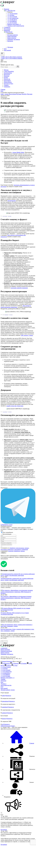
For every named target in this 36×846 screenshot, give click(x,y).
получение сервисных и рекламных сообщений (14, 549)
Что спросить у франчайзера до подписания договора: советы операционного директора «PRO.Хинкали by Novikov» (16, 598)
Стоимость (7, 27)
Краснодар (7, 79)
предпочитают (12, 200)
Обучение (10, 47)
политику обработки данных (16, 551)
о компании (4, 648)
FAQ (2, 686)
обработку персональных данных (19, 548)
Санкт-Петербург (9, 71)
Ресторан (18, 94)
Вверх (5, 643)
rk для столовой (12, 16)
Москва (6, 70)
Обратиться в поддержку (8, 726)
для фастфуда (5, 673)
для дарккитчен (6, 671)
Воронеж (6, 76)
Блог (5, 48)
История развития (12, 35)
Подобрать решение (6, 544)
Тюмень (6, 85)
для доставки (5, 676)
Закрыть (3, 552)
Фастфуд (24, 94)
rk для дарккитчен (12, 18)
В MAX (8, 665)
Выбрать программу (14, 24)
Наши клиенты (11, 38)
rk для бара (10, 15)
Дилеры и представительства (15, 25)
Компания (7, 30)
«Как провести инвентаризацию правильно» (16, 306)
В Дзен (15, 665)
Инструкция (12, 94)
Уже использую (7, 534)
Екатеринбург (8, 73)
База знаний (7, 50)
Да (2, 60)
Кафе (2, 94)
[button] (19, 756)
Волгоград (7, 74)
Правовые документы (13, 39)
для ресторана (6, 667)
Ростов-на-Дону (8, 83)
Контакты (10, 41)
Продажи (29, 94)
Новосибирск (8, 82)
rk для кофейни (12, 21)
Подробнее (4, 829)
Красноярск (7, 80)
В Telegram (15, 663)
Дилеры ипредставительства (6, 684)
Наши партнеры (12, 36)
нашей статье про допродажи (15, 406)
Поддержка (7, 29)
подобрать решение (16, 57)
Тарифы (3, 679)
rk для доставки (12, 22)
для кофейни (5, 674)
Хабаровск (7, 86)
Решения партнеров (6, 651)
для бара (4, 668)
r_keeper (6, 94)
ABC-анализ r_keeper (27, 335)
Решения (6, 9)
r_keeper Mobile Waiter (18, 152)
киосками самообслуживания (19, 288)
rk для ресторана (12, 13)
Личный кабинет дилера (8, 690)
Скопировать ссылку (7, 524)
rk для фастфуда (12, 19)
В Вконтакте (6, 663)
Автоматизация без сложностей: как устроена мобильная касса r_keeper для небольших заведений (17, 579)
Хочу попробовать (7, 532)
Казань (6, 77)
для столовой (5, 670)
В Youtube (23, 663)
